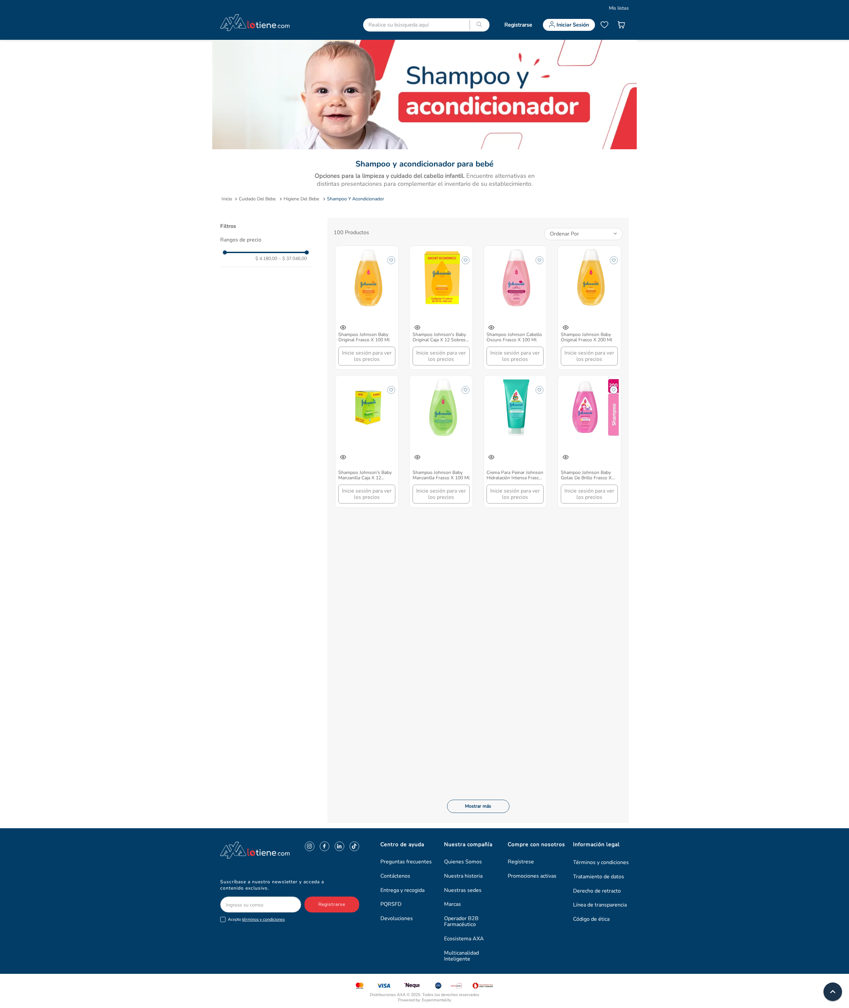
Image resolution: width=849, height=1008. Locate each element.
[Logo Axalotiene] (241, 850)
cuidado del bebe (257, 199)
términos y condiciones (263, 919)
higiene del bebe (301, 199)
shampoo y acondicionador (355, 199)
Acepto (256, 919)
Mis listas (619, 8)
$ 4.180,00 (266, 258)
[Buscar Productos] (480, 25)
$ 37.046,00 (293, 258)
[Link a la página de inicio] (226, 199)
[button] (265, 240)
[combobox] (427, 25)
